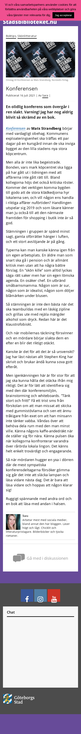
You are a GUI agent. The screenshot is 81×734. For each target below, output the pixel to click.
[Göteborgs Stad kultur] (40, 699)
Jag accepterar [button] (63, 15)
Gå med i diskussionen (47, 558)
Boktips (11, 36)
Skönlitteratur (27, 36)
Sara (45, 95)
